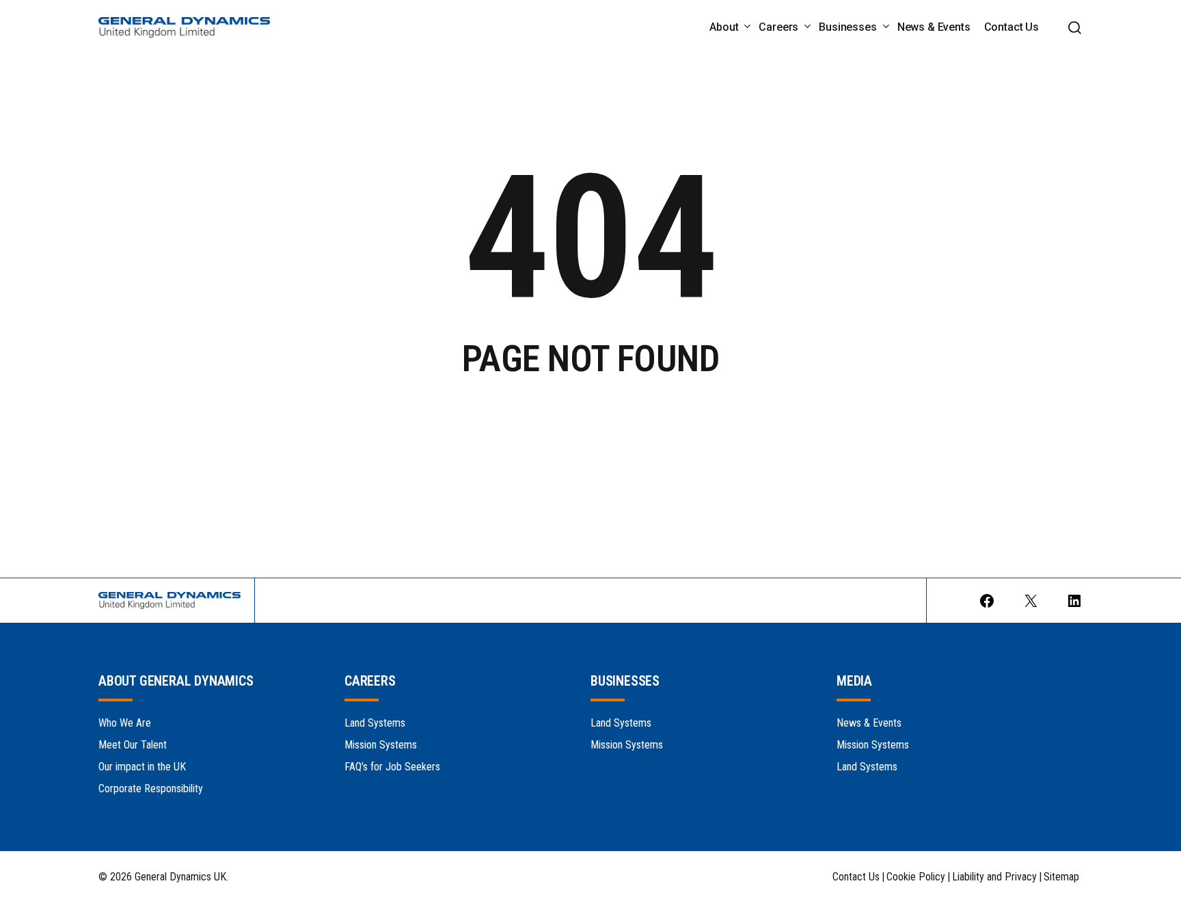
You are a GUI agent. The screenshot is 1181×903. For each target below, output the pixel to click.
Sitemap (1061, 877)
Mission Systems (380, 744)
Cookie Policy (915, 877)
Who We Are (124, 722)
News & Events (869, 722)
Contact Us (856, 877)
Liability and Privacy (994, 877)
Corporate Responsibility (150, 788)
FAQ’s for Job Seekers (392, 766)
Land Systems (374, 722)
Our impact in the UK (142, 766)
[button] (1074, 28)
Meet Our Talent (132, 744)
